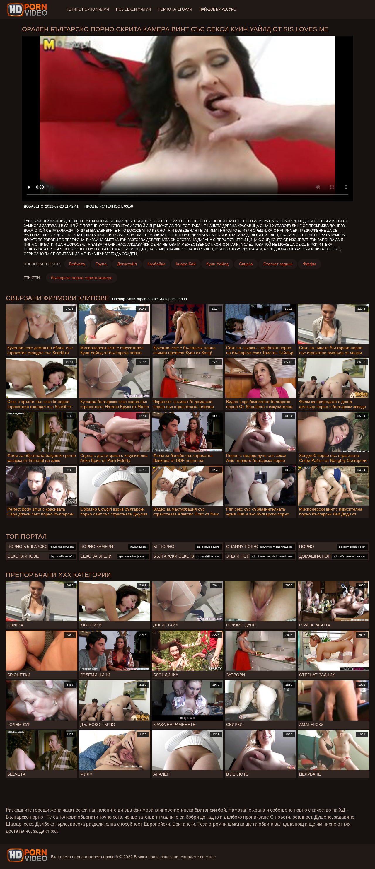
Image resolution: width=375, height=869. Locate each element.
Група (101, 264)
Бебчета (77, 264)
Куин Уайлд (217, 264)
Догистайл (127, 264)
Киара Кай (186, 264)
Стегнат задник (277, 264)
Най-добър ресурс (217, 9)
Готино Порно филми (88, 9)
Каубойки (156, 264)
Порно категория (175, 9)
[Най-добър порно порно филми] (27, 855)
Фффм (309, 264)
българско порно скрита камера (81, 277)
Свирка (246, 264)
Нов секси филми (133, 9)
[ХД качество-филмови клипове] (28, 10)
